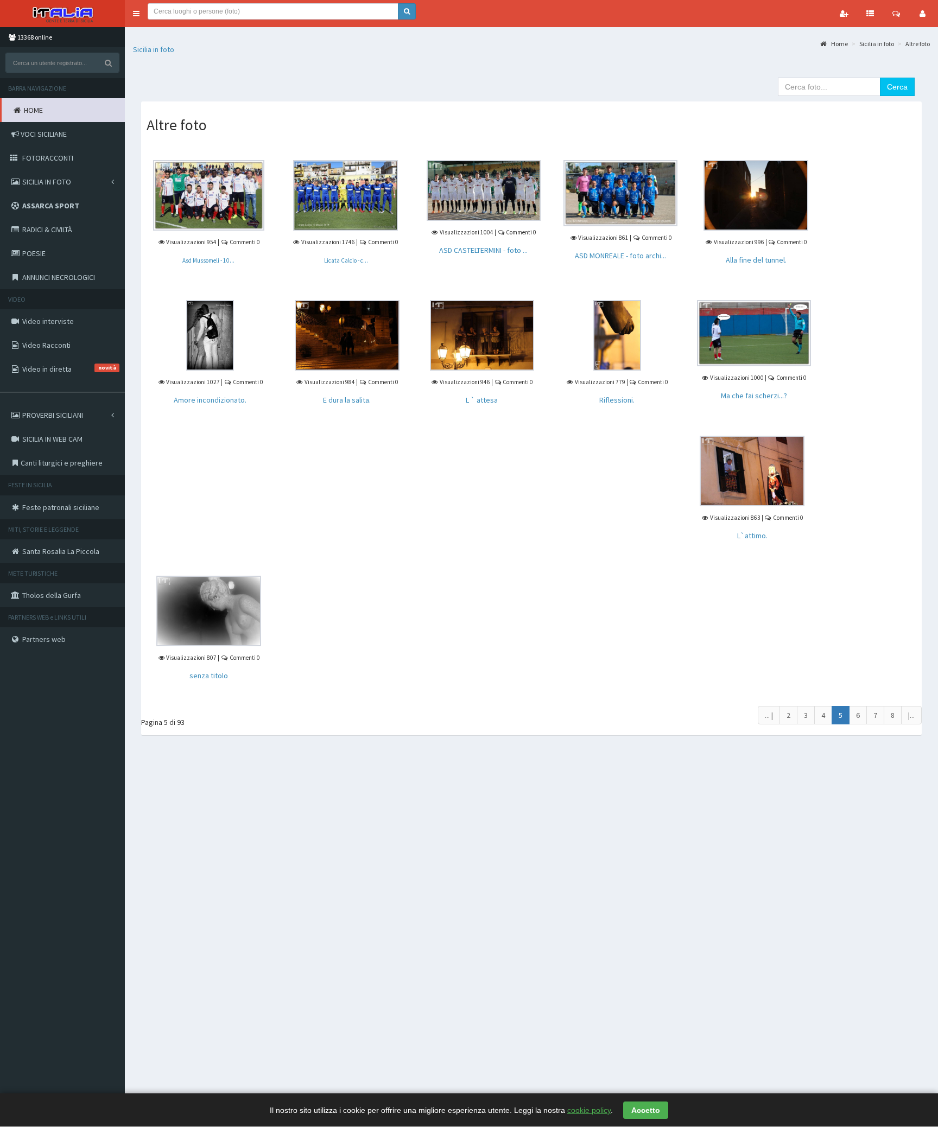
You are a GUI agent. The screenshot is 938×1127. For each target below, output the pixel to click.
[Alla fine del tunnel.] (756, 194)
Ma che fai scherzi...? (754, 395)
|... (911, 715)
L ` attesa (482, 400)
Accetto (645, 1110)
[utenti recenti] (844, 13)
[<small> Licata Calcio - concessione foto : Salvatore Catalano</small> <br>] (345, 194)
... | (769, 715)
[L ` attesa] (482, 334)
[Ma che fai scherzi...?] (754, 332)
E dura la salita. (347, 400)
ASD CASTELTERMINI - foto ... (483, 250)
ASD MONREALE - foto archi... (620, 255)
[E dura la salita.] (347, 334)
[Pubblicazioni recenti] (870, 13)
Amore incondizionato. (210, 400)
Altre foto (917, 44)
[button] (136, 13)
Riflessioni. (617, 400)
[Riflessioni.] (617, 334)
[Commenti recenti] (896, 13)
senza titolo (208, 675)
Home (839, 44)
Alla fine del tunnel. (756, 260)
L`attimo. (752, 535)
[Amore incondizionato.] (210, 334)
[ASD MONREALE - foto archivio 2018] (620, 192)
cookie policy (589, 1110)
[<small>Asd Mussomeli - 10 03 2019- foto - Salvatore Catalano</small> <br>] (208, 194)
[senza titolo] (208, 610)
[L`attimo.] (752, 470)
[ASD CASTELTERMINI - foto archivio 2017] (484, 190)
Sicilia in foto (153, 49)
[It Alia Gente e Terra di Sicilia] (62, 13)
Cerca (897, 86)
